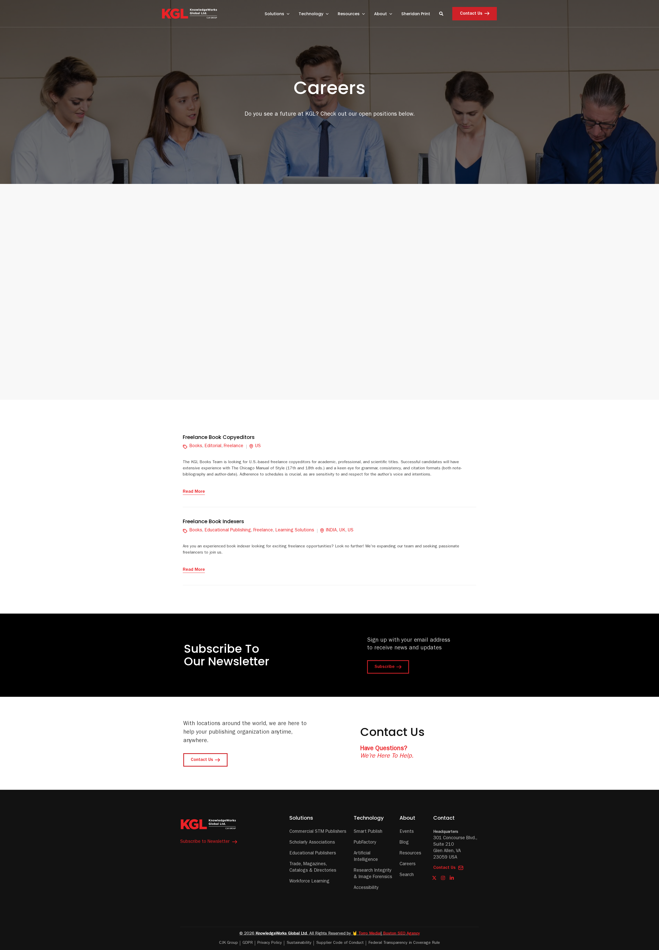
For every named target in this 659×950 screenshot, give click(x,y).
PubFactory (365, 843)
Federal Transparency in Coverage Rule (404, 943)
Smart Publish (368, 832)
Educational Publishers (312, 853)
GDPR (247, 943)
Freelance (233, 446)
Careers (407, 864)
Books (195, 446)
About (407, 817)
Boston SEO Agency (401, 934)
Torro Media (369, 934)
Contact (444, 817)
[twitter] (434, 878)
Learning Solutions (294, 530)
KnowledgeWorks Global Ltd (281, 934)
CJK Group (228, 943)
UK (342, 530)
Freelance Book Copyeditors (219, 437)
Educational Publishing (227, 530)
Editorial (212, 446)
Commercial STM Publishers (317, 832)
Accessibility (366, 888)
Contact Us (444, 868)
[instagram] (443, 878)
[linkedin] (452, 878)
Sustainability (299, 943)
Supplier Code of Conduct (340, 943)
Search (407, 875)
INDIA (331, 530)
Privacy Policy (269, 943)
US (258, 446)
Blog (404, 843)
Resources (410, 853)
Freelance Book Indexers (213, 521)
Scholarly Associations (312, 843)
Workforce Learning (309, 881)
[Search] (441, 13)
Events (407, 832)
